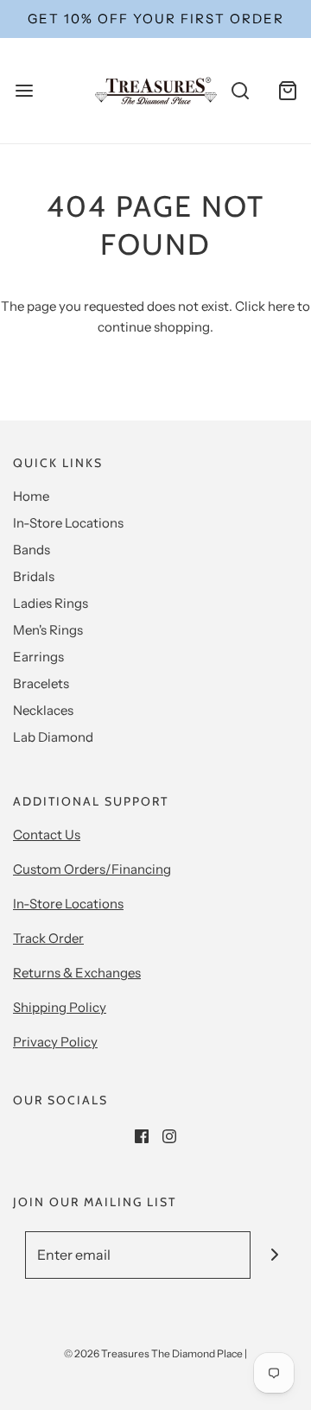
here (281, 306)
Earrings (38, 656)
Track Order (48, 938)
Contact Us (46, 834)
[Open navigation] (24, 90)
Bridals (33, 576)
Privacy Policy (55, 1042)
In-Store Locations (68, 523)
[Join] (274, 1255)
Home (31, 496)
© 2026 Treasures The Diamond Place (153, 1353)
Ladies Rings (50, 603)
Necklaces (43, 710)
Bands (31, 549)
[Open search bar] (239, 90)
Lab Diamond (53, 737)
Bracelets (41, 683)
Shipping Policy (59, 1007)
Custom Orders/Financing (92, 869)
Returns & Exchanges (77, 972)
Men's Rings (48, 630)
